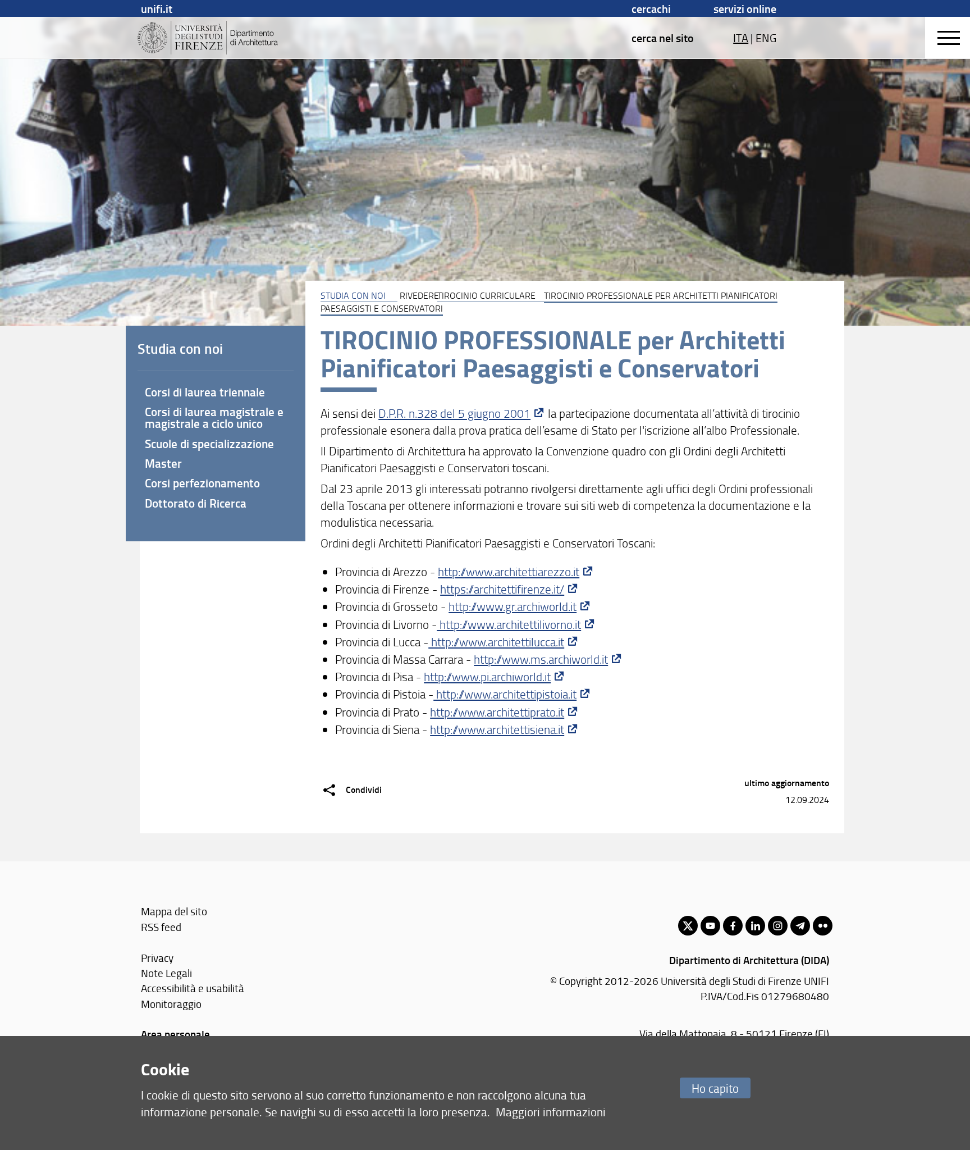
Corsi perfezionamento (202, 482)
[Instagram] (778, 925)
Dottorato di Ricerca (195, 503)
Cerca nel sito (663, 37)
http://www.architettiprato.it (497, 712)
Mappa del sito (174, 911)
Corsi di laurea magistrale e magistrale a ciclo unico (214, 417)
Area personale (175, 1034)
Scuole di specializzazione (209, 443)
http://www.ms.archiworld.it (541, 659)
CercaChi (651, 8)
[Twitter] (688, 925)
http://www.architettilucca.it (496, 641)
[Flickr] (822, 925)
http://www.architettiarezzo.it (508, 571)
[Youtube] (710, 925)
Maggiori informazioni (551, 1111)
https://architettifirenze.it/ (502, 589)
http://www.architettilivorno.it (509, 624)
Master (163, 463)
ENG (766, 37)
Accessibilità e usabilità (192, 988)
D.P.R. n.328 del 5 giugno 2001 (454, 413)
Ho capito (715, 1088)
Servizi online (744, 8)
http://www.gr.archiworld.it (512, 606)
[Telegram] (800, 925)
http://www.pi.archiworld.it (487, 676)
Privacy (157, 957)
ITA (740, 37)
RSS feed (161, 926)
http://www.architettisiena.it (497, 729)
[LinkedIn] (755, 925)
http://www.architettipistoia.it (504, 694)
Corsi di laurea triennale (205, 392)
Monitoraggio (171, 1003)
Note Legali (166, 972)
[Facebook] (733, 925)
